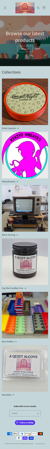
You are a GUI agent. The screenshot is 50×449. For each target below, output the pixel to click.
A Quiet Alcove (15, 443)
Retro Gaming (8, 234)
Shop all (25, 49)
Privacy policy (40, 443)
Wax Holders (8, 341)
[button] (5, 8)
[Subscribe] (38, 413)
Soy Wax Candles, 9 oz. (12, 288)
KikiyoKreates (8, 181)
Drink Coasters (9, 128)
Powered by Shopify (26, 443)
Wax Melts (6, 394)
